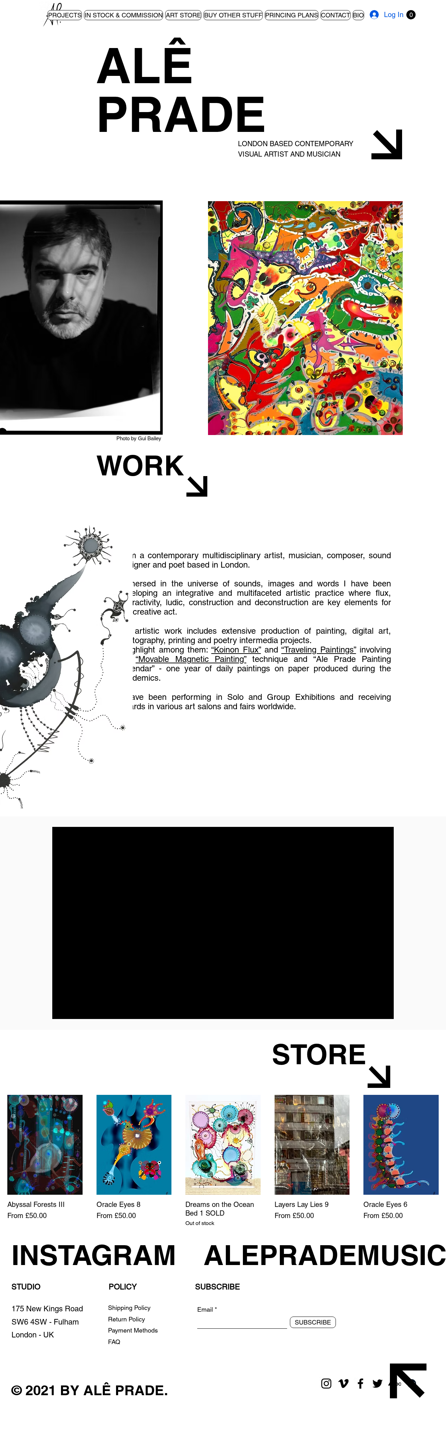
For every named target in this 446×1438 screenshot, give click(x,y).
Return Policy (127, 1319)
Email (205, 1309)
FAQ (114, 1341)
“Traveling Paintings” (318, 649)
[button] (411, 14)
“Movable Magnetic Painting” (191, 659)
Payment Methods (134, 1330)
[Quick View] (45, 1145)
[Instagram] (326, 1383)
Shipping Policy (129, 1307)
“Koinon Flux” (236, 649)
